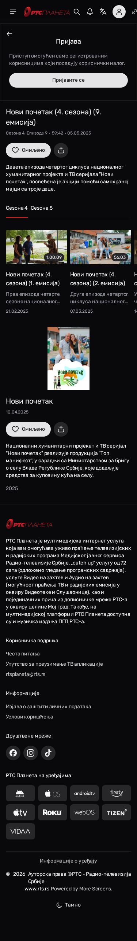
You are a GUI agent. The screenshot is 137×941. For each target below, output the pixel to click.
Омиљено (33, 150)
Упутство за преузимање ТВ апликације (54, 664)
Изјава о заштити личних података (48, 706)
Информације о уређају (68, 861)
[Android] (20, 793)
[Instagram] (30, 753)
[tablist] (68, 211)
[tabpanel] (68, 269)
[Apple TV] (20, 812)
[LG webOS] (84, 812)
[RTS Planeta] (46, 12)
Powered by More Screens (81, 889)
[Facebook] (13, 753)
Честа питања (23, 654)
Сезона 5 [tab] (41, 208)
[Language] (103, 11)
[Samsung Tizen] (116, 812)
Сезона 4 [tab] (17, 208)
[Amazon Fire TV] (116, 793)
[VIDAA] (20, 831)
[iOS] (52, 793)
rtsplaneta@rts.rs (25, 674)
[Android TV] (84, 793)
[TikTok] (48, 753)
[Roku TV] (52, 812)
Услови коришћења (29, 717)
